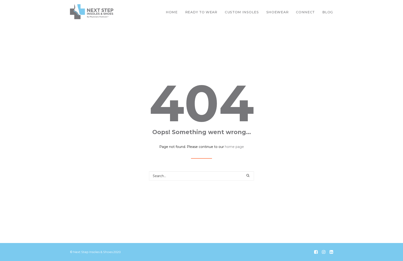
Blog (327, 12)
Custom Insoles (242, 12)
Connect (305, 12)
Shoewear (277, 12)
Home (172, 12)
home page (234, 147)
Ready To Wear (201, 12)
